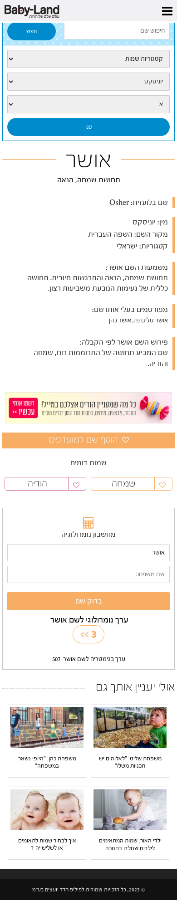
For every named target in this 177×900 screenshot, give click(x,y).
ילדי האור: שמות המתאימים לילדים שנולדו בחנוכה (130, 844)
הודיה (37, 483)
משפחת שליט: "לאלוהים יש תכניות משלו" (130, 762)
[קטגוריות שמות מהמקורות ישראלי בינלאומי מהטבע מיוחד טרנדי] (88, 59)
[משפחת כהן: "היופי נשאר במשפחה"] (47, 727)
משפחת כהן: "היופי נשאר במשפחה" (47, 762)
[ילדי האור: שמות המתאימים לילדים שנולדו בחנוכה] (130, 809)
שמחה (124, 483)
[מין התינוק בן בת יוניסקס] (88, 82)
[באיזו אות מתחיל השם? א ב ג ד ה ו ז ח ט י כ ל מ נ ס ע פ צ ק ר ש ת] (88, 104)
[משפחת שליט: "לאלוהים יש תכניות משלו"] (130, 727)
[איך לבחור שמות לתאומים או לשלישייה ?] (47, 809)
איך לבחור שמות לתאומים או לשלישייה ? (47, 844)
